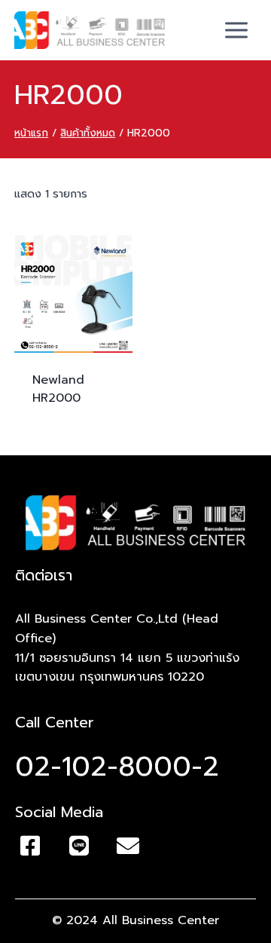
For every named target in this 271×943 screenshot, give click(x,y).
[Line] (79, 845)
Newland (58, 389)
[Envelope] (128, 845)
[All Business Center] (89, 30)
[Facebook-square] (30, 845)
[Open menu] (237, 29)
